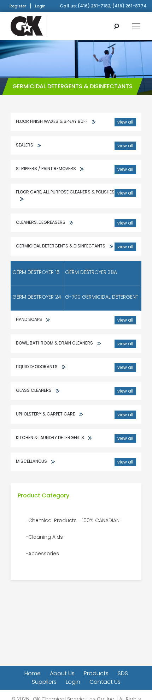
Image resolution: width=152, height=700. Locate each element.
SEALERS (74, 145)
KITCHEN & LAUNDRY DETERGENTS (74, 438)
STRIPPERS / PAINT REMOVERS (74, 169)
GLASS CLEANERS (74, 390)
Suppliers (44, 682)
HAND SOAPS (74, 319)
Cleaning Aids (45, 536)
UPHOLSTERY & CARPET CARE (74, 414)
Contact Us (105, 682)
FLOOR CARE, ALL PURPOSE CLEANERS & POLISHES (74, 192)
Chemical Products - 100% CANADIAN (73, 520)
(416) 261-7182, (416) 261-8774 (112, 6)
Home (32, 673)
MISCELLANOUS (74, 461)
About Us (62, 673)
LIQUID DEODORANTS (74, 367)
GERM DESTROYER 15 (36, 272)
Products (96, 673)
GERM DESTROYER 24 (36, 296)
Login (40, 6)
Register (18, 6)
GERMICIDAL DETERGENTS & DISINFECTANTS (74, 246)
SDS (123, 673)
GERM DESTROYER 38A (91, 272)
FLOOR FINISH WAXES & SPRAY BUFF (74, 121)
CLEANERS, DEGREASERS (74, 222)
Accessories (43, 553)
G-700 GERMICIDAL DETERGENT (101, 296)
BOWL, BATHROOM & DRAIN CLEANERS (74, 343)
